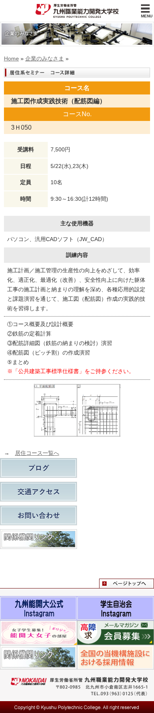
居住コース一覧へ (37, 453)
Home (11, 58)
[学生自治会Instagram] (115, 600)
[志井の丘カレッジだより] (38, 468)
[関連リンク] (38, 539)
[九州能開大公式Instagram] (38, 600)
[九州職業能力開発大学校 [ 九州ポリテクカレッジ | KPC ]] (77, 11)
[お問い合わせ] (38, 515)
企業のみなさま (44, 58)
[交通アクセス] (38, 492)
